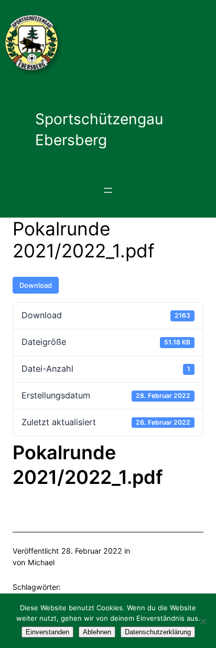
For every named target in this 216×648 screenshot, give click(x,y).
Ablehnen (97, 632)
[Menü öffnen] (108, 190)
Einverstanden (47, 632)
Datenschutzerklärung (158, 632)
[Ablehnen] (203, 621)
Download (35, 285)
